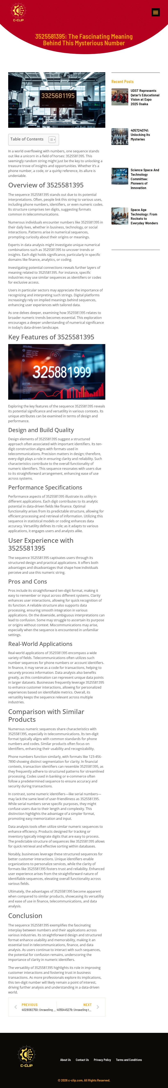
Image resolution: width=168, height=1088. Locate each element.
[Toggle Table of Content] (50, 139)
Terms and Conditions (129, 1060)
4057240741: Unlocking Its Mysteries (140, 134)
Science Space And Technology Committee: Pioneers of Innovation (145, 179)
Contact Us (82, 1060)
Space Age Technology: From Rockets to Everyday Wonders (144, 216)
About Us (65, 1060)
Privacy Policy (102, 1060)
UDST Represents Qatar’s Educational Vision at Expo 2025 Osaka (145, 97)
